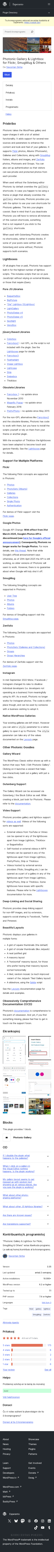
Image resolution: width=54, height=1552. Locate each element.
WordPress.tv (11, 1477)
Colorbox (11, 339)
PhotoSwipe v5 (15, 316)
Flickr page (8, 516)
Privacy (6, 1454)
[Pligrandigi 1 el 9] (22, 1039)
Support (7, 1468)
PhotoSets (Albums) (17, 488)
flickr (31, 1309)
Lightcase (12, 368)
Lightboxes (12, 351)
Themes (32, 1444)
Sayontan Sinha (14, 67)
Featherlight (13, 359)
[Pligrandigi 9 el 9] (47, 1101)
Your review (9, 1369)
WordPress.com (12, 1486)
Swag (32, 1477)
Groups (10, 651)
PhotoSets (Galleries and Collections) (26, 647)
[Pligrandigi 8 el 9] (47, 1085)
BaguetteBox (13, 296)
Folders (10, 608)
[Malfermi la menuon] (49, 4)
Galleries (11, 493)
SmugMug (45, 155)
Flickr (15, 151)
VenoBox (11, 325)
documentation (22, 803)
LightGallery (13, 308)
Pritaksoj (10, 92)
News (6, 1444)
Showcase (33, 1439)
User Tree (12, 595)
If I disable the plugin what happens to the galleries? (16, 1156)
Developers (8, 1472)
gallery (38, 1309)
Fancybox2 (13, 343)
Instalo (9, 99)
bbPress (8, 1496)
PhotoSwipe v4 (15, 312)
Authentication (14, 505)
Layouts (28, 739)
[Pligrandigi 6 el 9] (47, 1063)
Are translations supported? (17, 1224)
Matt (7, 1491)
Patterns (32, 1454)
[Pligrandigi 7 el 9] (47, 1072)
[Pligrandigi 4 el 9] (22, 1100)
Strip (9, 372)
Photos (10, 484)
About (6, 1439)
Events (31, 1468)
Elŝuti (7, 74)
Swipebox (12, 376)
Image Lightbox (15, 364)
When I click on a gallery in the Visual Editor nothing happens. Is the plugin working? (19, 1169)
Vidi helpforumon (11, 1397)
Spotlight (11, 321)
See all (48, 1369)
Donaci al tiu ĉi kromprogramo (18, 1422)
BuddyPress (10, 1501)
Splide (33, 982)
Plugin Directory (10, 12)
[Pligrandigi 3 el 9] (22, 1077)
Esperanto (14, 1514)
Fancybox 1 (13, 394)
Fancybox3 (13, 355)
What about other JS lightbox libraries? (23, 1206)
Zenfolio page (10, 666)
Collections (12, 497)
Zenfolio (40, 159)
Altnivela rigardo (11, 1322)
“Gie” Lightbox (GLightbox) (21, 304)
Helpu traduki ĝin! (32, 22)
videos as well (13, 821)
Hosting (7, 1449)
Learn (5, 1463)
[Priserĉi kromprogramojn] (32, 32)
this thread (20, 550)
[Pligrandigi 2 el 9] (22, 1070)
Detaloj (9, 85)
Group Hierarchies (16, 655)
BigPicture (12, 300)
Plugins (31, 1449)
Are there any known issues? (17, 1215)
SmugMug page (10, 618)
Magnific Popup (15, 402)
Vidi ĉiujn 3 (46, 1302)
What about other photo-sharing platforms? (16, 1196)
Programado (12, 107)
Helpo (8, 114)
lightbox (47, 1309)
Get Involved (35, 1463)
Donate (33, 1472)
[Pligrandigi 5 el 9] (47, 1039)
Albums (10, 604)
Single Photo (13, 501)
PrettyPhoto (13, 411)
